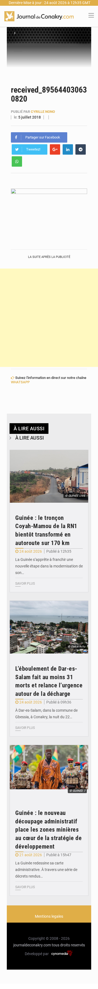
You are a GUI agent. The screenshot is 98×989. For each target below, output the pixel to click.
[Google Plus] (55, 149)
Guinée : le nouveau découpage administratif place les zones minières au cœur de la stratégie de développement (48, 830)
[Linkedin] (68, 149)
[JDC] (39, 16)
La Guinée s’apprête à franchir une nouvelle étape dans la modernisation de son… (49, 566)
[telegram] (80, 149)
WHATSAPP (20, 382)
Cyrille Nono (43, 112)
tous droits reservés (68, 945)
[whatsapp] (17, 161)
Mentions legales (49, 916)
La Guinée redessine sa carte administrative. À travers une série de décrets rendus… (46, 869)
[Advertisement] (49, 318)
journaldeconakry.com (32, 945)
